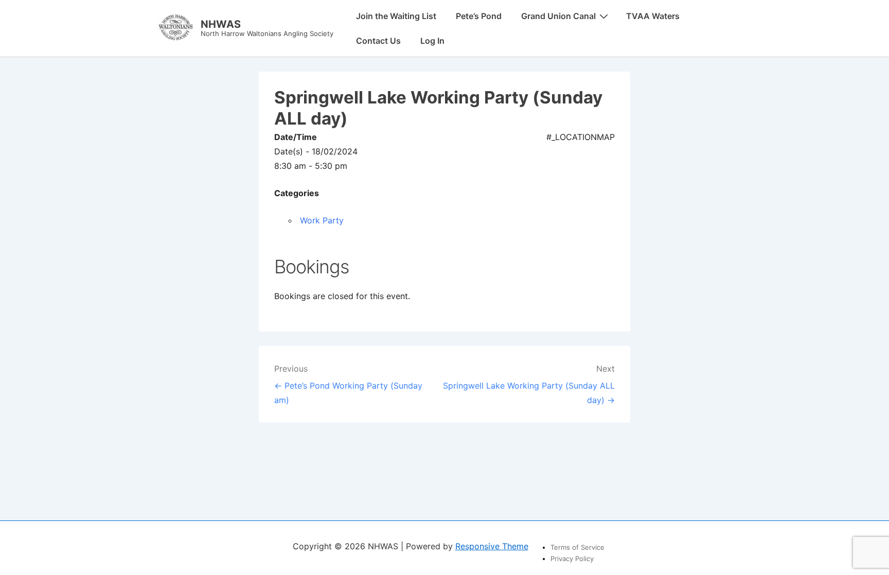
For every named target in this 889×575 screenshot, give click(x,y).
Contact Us (378, 41)
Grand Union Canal (558, 16)
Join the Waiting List (396, 16)
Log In (432, 41)
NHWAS (221, 24)
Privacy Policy (572, 558)
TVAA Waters (653, 16)
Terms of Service (577, 547)
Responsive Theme (491, 546)
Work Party (322, 220)
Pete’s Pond (479, 16)
